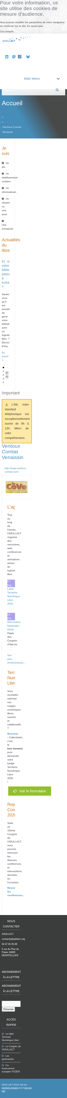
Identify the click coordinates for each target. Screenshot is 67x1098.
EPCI (6, 122)
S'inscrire (8, 1009)
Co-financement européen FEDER (11, 1068)
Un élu (5, 165)
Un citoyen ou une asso (5, 206)
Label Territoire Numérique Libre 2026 (13, 596)
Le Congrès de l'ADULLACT (11, 1048)
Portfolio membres (13, 117)
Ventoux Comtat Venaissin (12, 451)
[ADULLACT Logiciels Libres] (17, 38)
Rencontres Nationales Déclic (13, 626)
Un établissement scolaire (5, 177)
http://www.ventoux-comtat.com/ (16, 470)
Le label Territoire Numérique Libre (10, 1036)
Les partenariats (8, 1057)
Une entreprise (5, 226)
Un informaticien (5, 190)
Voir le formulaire (31, 791)
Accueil (6, 112)
